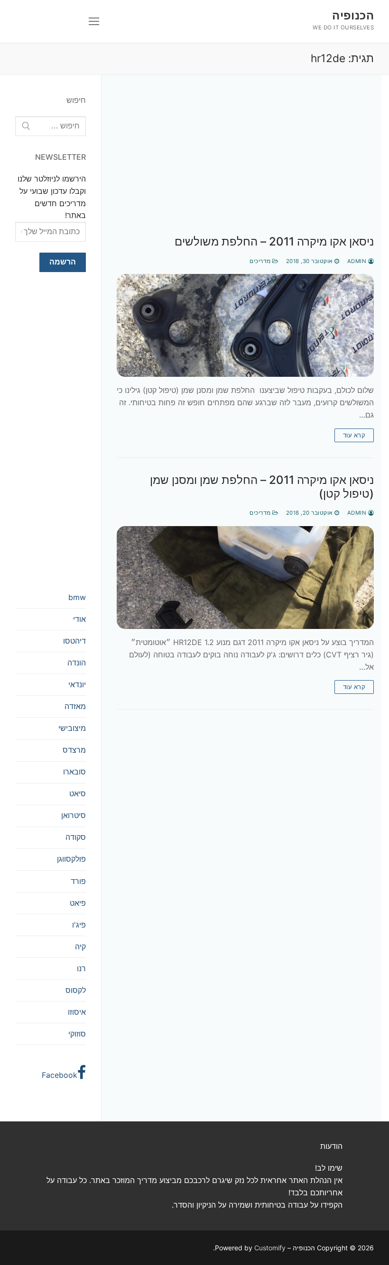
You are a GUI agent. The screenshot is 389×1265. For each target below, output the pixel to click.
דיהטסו (74, 641)
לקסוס (75, 990)
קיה (80, 946)
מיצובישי (72, 728)
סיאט (77, 793)
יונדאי (77, 684)
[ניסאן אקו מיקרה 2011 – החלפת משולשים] (245, 325)
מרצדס (74, 750)
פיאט (78, 903)
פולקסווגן (71, 859)
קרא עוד (354, 435)
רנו (81, 968)
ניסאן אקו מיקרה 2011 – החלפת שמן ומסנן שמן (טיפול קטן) (262, 487)
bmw (77, 597)
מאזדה (75, 706)
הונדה (76, 662)
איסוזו (77, 1012)
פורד (78, 881)
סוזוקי (77, 1033)
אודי (79, 619)
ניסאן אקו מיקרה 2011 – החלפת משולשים (274, 241)
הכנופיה (353, 15)
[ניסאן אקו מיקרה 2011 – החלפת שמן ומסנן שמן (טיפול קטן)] (245, 577)
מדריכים (261, 261)
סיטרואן (73, 815)
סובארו (74, 771)
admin (357, 261)
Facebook (59, 1075)
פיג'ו (79, 924)
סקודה (75, 837)
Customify (270, 1248)
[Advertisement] (245, 164)
